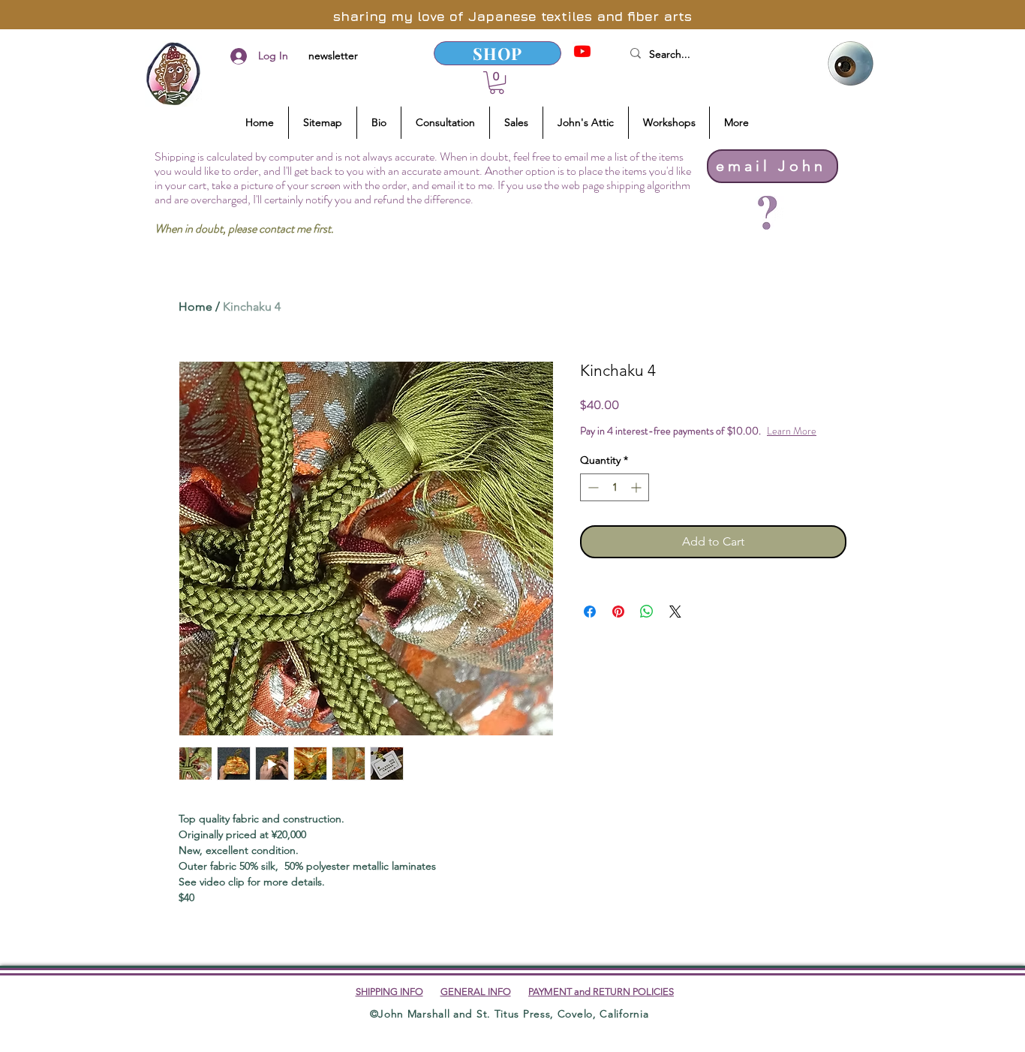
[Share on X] (675, 612)
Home (195, 306)
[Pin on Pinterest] (618, 612)
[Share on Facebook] (590, 612)
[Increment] (637, 487)
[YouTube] (582, 51)
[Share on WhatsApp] (647, 612)
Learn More (791, 430)
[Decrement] (591, 487)
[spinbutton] (614, 487)
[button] (496, 82)
